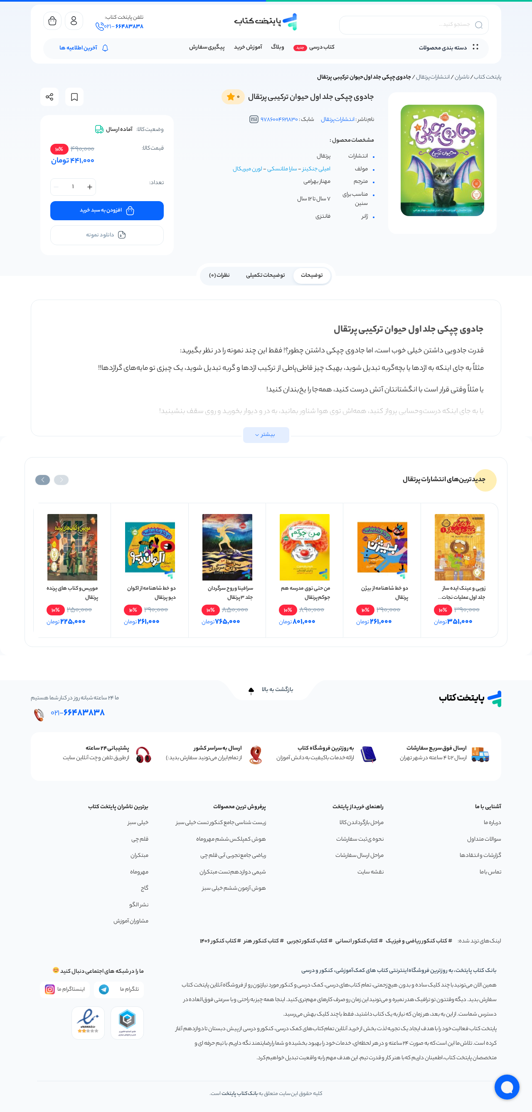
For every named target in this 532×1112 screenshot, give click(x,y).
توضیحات (312, 275)
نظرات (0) (219, 275)
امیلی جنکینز (316, 169)
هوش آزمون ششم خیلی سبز (234, 888)
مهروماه (139, 872)
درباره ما (492, 823)
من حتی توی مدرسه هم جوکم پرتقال (305, 593)
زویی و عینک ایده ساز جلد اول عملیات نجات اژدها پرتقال (463, 597)
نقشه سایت (370, 872)
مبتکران (139, 856)
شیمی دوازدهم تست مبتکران (233, 872)
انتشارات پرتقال (433, 77)
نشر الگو (138, 905)
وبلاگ (277, 47)
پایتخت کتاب (487, 77)
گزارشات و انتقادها (480, 856)
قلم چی (139, 839)
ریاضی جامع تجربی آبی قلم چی (233, 856)
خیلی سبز (138, 823)
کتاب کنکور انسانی (356, 941)
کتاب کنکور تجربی (307, 941)
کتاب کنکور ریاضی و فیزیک (416, 941)
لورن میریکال (247, 169)
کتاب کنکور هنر (261, 941)
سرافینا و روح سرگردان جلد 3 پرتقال (230, 593)
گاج (144, 888)
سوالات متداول (484, 839)
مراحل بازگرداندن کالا (362, 823)
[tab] (311, 275)
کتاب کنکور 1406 (218, 941)
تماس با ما (490, 872)
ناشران (462, 77)
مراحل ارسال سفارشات (359, 856)
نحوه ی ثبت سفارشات (360, 839)
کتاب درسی (322, 47)
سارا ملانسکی (282, 169)
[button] (61, 480)
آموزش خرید (248, 47)
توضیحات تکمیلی (266, 275)
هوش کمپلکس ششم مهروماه (231, 839)
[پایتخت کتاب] (266, 21)
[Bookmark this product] (74, 97)
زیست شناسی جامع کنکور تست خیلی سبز (221, 823)
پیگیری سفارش (207, 47)
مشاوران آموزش (130, 921)
